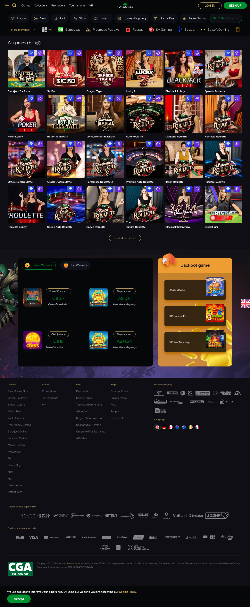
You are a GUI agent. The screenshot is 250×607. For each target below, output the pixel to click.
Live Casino (15, 485)
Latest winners (42, 265)
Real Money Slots (18, 391)
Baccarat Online (17, 438)
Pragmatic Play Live (106, 30)
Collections (40, 5)
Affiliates (81, 438)
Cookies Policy (119, 391)
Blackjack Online (18, 431)
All (50, 30)
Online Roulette (17, 398)
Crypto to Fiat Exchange (90, 431)
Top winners (78, 265)
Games (25, 5)
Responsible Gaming (88, 425)
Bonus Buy (14, 465)
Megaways (14, 451)
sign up (235, 6)
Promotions (58, 5)
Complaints (117, 418)
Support (115, 411)
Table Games (16, 418)
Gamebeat (72, 30)
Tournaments (77, 5)
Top (10, 458)
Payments (82, 391)
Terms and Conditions (89, 404)
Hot (10, 478)
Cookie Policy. (128, 592)
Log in (210, 6)
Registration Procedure (90, 418)
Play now (26, 64)
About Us (82, 411)
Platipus (137, 30)
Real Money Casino (19, 425)
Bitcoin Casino (16, 404)
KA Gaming (164, 30)
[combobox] (226, 18)
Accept (19, 599)
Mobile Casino (16, 445)
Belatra (190, 30)
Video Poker (15, 411)
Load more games (125, 238)
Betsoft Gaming (218, 30)
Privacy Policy (119, 398)
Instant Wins (15, 492)
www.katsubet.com (66, 563)
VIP (91, 5)
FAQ (113, 404)
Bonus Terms (84, 398)
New (10, 471)
